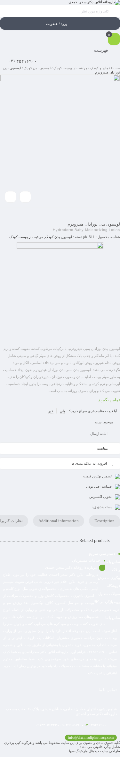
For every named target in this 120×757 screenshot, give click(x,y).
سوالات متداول (109, 594)
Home (115, 68)
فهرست (101, 50)
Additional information (58, 520)
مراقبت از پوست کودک (70, 68)
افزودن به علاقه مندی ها (89, 463)
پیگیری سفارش (109, 578)
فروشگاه (113, 586)
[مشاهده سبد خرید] (113, 39)
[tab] (104, 521)
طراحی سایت (110, 751)
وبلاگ (116, 570)
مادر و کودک (99, 68)
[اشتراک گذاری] (25, 197)
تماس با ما (112, 618)
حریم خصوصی (109, 610)
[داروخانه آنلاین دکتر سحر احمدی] (94, 2)
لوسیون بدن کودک (37, 68)
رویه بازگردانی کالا (107, 602)
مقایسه (102, 448)
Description (104, 520)
